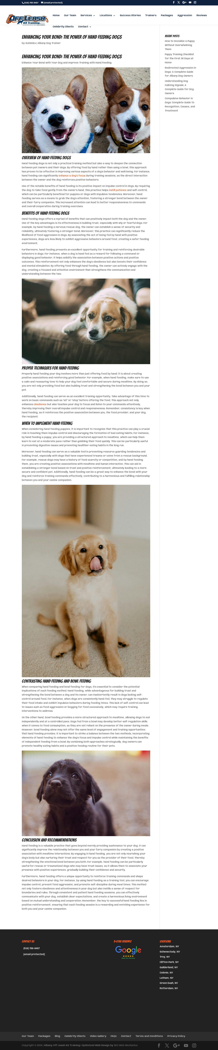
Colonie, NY (166, 973)
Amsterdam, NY (169, 946)
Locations (106, 15)
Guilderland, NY (169, 967)
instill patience (118, 190)
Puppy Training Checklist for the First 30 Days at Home (179, 58)
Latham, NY (166, 978)
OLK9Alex (30, 43)
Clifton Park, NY (169, 962)
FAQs (114, 1036)
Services (86, 15)
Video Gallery (98, 1036)
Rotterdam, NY (169, 988)
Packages (167, 15)
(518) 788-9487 (32, 948)
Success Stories (130, 15)
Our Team (70, 15)
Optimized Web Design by (97, 1045)
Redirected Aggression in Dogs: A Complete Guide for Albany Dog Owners (180, 72)
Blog (57, 1036)
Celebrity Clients (63, 27)
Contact (83, 27)
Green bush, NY (169, 983)
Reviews (202, 15)
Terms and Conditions (149, 1036)
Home (56, 15)
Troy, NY (165, 957)
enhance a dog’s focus (72, 176)
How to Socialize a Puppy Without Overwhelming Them (180, 45)
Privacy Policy (176, 1036)
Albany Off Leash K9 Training (62, 1045)
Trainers (151, 15)
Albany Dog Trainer (49, 43)
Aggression (184, 15)
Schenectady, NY (170, 952)
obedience (40, 404)
